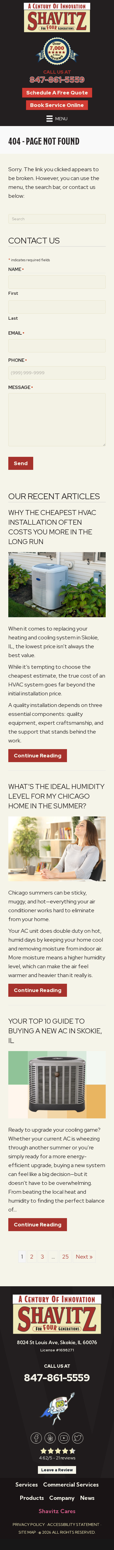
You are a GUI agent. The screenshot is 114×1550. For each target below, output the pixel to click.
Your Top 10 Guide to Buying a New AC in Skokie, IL (55, 1031)
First (13, 293)
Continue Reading (40, 755)
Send (21, 463)
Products (32, 1497)
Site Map (27, 1532)
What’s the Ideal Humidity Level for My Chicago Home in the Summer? (56, 796)
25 (65, 1256)
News (87, 1497)
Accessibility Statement (73, 1524)
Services (26, 1484)
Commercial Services (71, 1484)
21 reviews (65, 1458)
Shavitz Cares (57, 1511)
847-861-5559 (57, 79)
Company (62, 1497)
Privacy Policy (29, 1524)
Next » (84, 1256)
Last (13, 318)
